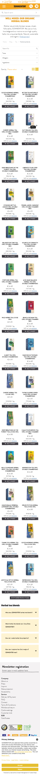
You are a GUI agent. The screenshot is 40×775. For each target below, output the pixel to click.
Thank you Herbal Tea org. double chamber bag (10, 544)
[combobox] (18, 13)
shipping (14, 103)
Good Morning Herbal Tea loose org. (30, 543)
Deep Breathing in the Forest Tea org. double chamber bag (10, 169)
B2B (3, 715)
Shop (10, 42)
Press (3, 684)
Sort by (4, 69)
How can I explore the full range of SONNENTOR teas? (17, 651)
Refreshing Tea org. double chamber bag (30, 581)
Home (5, 42)
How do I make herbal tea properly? (17, 638)
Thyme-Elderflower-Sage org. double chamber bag (30, 394)
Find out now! (25, 36)
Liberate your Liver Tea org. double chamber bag (30, 169)
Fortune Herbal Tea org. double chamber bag (10, 282)
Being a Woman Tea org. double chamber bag (30, 319)
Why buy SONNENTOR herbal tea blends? (19, 612)
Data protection (7, 689)
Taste (4, 53)
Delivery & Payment (8, 697)
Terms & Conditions (8, 705)
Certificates (5, 718)
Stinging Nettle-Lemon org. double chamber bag (10, 207)
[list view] (33, 69)
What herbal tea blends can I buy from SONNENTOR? (17, 625)
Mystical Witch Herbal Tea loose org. (10, 581)
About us (4, 681)
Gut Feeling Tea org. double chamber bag (30, 131)
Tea (16, 42)
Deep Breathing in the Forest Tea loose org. (10, 431)
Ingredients (5, 62)
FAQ (3, 699)
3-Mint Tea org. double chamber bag (10, 356)
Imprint (4, 686)
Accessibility (5, 692)
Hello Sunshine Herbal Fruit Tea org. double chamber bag (10, 469)
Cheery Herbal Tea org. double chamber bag (10, 132)
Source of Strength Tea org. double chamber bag (30, 244)
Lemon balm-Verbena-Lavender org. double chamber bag (10, 507)
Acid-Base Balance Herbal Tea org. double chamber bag (30, 282)
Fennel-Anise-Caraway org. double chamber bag (30, 207)
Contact (4, 702)
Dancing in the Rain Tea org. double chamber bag (30, 357)
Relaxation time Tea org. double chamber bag (10, 244)
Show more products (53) (20, 598)
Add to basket (10, 106)
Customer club (6, 713)
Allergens (5, 58)
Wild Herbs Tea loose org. (10, 318)
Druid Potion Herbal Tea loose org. (30, 506)
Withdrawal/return (8, 707)
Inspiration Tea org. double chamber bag (30, 468)
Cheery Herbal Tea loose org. (10, 393)
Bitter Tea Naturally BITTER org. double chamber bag (30, 94)
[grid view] (36, 69)
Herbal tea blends (25, 42)
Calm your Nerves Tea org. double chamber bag (30, 432)
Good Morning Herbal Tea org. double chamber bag (10, 94)
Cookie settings (7, 710)
